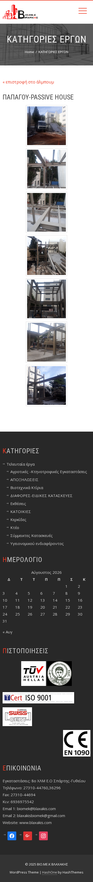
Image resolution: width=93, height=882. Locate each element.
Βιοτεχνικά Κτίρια (26, 487)
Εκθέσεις (18, 503)
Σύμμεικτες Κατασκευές (31, 535)
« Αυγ (7, 631)
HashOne (49, 872)
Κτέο (14, 527)
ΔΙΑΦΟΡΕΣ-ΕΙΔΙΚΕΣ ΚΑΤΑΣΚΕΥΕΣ (41, 495)
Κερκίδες (18, 519)
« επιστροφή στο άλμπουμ (28, 82)
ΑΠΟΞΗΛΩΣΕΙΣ (24, 479)
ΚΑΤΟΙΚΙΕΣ (20, 511)
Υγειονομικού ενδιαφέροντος (37, 543)
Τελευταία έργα (20, 464)
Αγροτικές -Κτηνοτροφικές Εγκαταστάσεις (48, 471)
